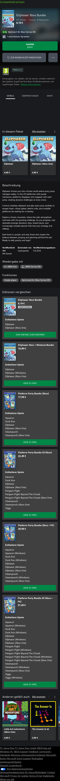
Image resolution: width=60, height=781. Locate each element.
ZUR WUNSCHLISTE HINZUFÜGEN (25, 57)
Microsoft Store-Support (19, 758)
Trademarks (48, 775)
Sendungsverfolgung (10, 761)
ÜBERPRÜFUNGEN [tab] (30, 95)
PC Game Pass (7, 747)
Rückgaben (37, 758)
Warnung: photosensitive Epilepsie (28, 754)
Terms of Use (35, 775)
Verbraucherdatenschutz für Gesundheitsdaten (23, 772)
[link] (15, 155)
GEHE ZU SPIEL (30, 383)
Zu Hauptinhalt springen (12, 1)
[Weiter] (55, 132)
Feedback (33, 751)
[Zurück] (49, 132)
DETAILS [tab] (10, 95)
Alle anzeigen (38, 131)
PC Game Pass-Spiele (25, 747)
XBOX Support (21, 751)
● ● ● (53, 57)
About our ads (7, 779)
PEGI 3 (16, 70)
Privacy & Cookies (19, 775)
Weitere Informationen (31, 84)
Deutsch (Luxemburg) (11, 765)
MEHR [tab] (49, 95)
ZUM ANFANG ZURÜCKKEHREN (30, 334)
